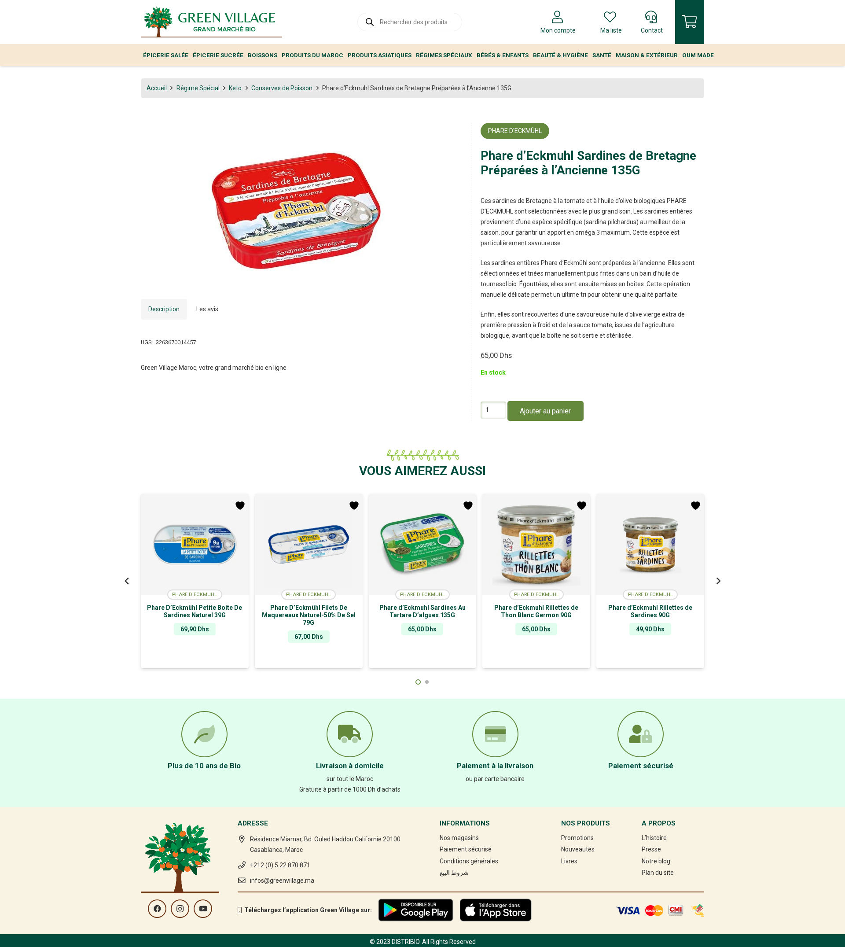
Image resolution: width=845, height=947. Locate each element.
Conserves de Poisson (281, 88)
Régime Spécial (198, 88)
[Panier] (689, 22)
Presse (651, 849)
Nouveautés (578, 849)
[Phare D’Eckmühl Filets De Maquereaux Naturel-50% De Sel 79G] (309, 544)
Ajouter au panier (545, 411)
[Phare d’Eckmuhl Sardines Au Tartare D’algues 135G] (423, 544)
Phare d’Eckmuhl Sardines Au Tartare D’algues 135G (422, 611)
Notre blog (656, 861)
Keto (235, 88)
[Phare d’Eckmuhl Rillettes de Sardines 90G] (650, 544)
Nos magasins (459, 837)
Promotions (577, 837)
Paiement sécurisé (466, 849)
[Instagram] (180, 908)
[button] (449, 135)
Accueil (157, 88)
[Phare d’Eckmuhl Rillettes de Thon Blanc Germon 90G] (536, 544)
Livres (569, 861)
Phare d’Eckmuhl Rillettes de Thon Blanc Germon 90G (536, 611)
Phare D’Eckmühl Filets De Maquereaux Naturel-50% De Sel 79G (309, 615)
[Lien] (211, 22)
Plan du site (658, 872)
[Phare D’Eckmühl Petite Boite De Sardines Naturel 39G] (195, 544)
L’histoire (654, 837)
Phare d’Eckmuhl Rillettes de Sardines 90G (650, 611)
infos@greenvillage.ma (282, 880)
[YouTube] (203, 908)
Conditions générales (469, 861)
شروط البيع (454, 872)
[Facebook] (157, 908)
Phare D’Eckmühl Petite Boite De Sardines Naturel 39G (194, 611)
